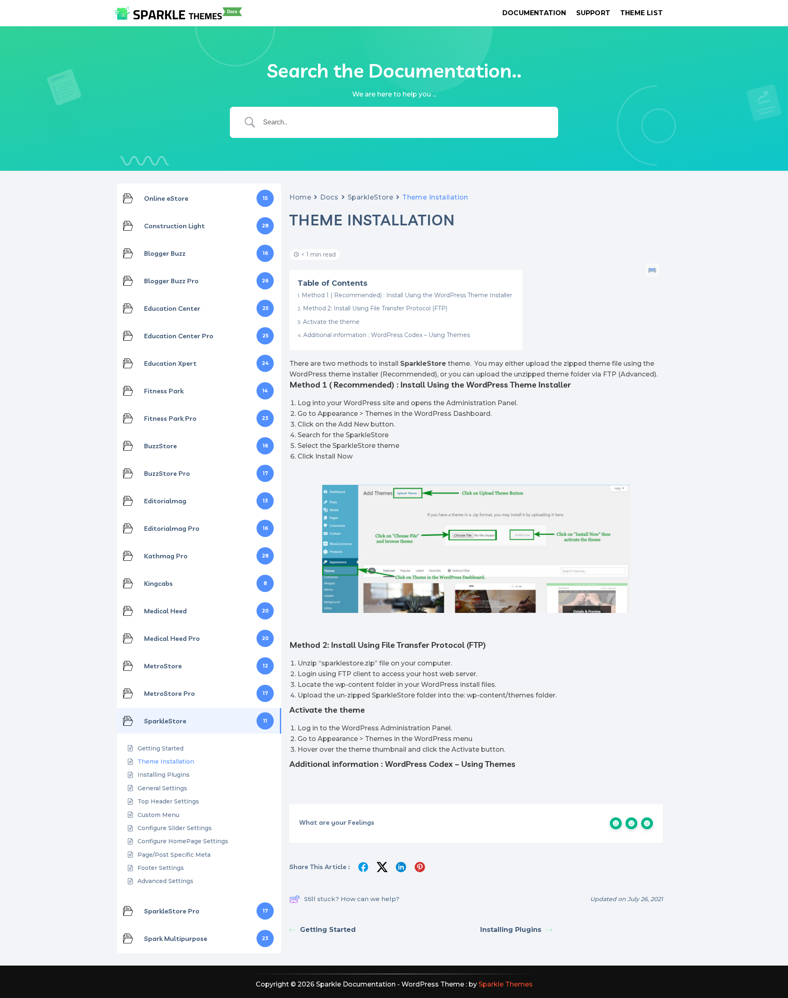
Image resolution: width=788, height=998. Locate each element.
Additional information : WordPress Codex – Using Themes (386, 335)
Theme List (641, 13)
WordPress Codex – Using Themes (450, 764)
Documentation (534, 13)
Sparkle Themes (506, 984)
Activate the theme (331, 322)
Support (593, 13)
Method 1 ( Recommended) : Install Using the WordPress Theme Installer (407, 295)
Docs (329, 197)
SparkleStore (371, 197)
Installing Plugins (510, 930)
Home (300, 197)
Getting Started (328, 930)
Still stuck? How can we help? (351, 899)
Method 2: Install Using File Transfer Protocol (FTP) (375, 308)
